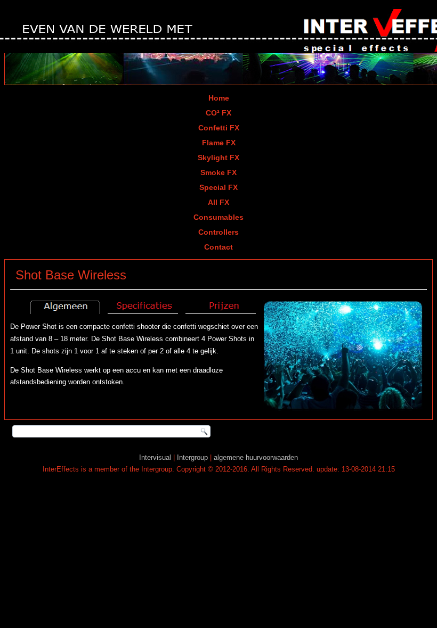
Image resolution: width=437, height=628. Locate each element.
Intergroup (192, 457)
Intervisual (155, 457)
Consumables (218, 217)
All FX (218, 202)
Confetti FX (218, 127)
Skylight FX (218, 157)
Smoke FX (218, 172)
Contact (218, 247)
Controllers (218, 232)
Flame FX (219, 142)
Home (218, 98)
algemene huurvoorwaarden (256, 457)
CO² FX (218, 113)
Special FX (218, 187)
